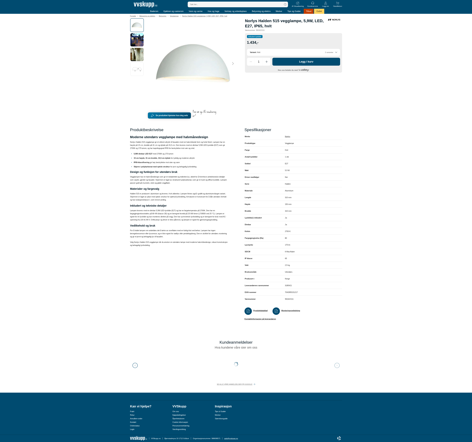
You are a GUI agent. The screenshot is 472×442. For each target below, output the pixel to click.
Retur (132, 415)
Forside (133, 16)
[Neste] (232, 63)
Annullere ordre (136, 418)
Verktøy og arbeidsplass (235, 11)
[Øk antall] (267, 62)
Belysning (162, 16)
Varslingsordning (179, 429)
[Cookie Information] (339, 438)
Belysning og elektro (261, 11)
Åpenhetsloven (178, 418)
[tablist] (138, 63)
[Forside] (145, 4)
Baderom (154, 11)
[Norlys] (334, 20)
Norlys (287, 136)
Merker (279, 11)
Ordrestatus (135, 426)
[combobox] (293, 52)
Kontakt (133, 422)
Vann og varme (195, 11)
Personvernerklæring (180, 426)
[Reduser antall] (251, 62)
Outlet (319, 11)
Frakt (132, 411)
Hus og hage (213, 11)
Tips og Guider (294, 11)
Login (132, 429)
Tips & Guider (220, 411)
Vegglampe (174, 16)
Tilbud (308, 11)
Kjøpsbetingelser (179, 415)
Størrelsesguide (221, 418)
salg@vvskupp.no (231, 438)
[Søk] (285, 4)
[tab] (137, 25)
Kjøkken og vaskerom (173, 11)
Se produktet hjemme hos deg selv (172, 115)
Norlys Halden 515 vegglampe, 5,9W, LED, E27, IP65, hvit (204, 16)
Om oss (175, 411)
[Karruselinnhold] (193, 63)
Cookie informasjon (180, 422)
